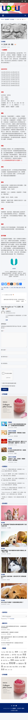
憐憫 (2, 657)
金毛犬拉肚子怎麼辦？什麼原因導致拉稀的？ (12, 602)
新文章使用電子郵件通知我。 (9, 386)
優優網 (14, 708)
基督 (2, 654)
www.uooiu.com (21, 279)
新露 (15, 453)
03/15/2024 (10, 427)
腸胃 (5, 666)
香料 (9, 669)
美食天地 (10, 431)
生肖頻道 (3, 41)
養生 (6, 669)
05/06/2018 (3, 604)
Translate (12, 618)
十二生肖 (11, 287)
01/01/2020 (3, 554)
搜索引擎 (9, 657)
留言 (2, 330)
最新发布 (4, 623)
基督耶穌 (6, 654)
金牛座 (20, 666)
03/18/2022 (10, 462)
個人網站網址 (4, 363)
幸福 (18, 654)
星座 (16, 657)
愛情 (21, 654)
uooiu (8, 47)
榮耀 (23, 657)
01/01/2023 (10, 445)
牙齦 (21, 660)
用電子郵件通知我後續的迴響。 (9, 383)
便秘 (10, 652)
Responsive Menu (22, 1)
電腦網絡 (10, 422)
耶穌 (17, 663)
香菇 (11, 669)
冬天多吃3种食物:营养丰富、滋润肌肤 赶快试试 (12, 643)
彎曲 (17, 287)
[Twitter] (14, 706)
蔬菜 (8, 666)
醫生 (16, 666)
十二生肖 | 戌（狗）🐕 (8, 294)
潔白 (22, 287)
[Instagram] (12, 706)
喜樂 (25, 652)
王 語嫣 (9, 528)
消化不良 (5, 660)
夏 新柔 (16, 436)
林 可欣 (9, 554)
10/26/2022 (10, 453)
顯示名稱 (3, 349)
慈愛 (24, 655)
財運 (2, 289)
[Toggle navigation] (3, 15)
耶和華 (12, 663)
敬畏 (13, 657)
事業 (5, 287)
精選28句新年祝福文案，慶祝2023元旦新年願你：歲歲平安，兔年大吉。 (17, 442)
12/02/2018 (3, 47)
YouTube (3, 652)
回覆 (7, 320)
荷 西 (15, 427)
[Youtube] (16, 706)
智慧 (20, 657)
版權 (23, 708)
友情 (16, 710)
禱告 (7, 663)
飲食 (3, 669)
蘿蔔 (10, 666)
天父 (10, 654)
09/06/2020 (3, 528)
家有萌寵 (3, 522)
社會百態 (10, 439)
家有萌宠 (4, 503)
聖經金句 (21, 663)
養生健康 (14, 431)
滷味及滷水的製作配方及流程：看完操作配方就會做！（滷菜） (14, 300)
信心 (13, 652)
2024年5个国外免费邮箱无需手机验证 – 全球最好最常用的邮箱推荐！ (17, 424)
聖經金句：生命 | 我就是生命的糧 (16, 497)
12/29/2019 (3, 579)
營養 (12, 660)
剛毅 (7, 287)
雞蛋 (24, 666)
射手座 (14, 654)
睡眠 (4, 663)
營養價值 (16, 660)
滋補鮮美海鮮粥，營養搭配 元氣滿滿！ (10, 632)
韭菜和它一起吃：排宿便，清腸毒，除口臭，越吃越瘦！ (17, 459)
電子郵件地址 (4, 356)
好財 (15, 287)
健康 (16, 652)
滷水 (9, 660)
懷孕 (5, 657)
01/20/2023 (10, 436)
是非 (20, 287)
